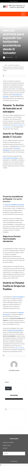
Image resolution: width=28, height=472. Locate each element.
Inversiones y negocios (8, 19)
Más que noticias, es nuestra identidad (17, 6)
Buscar (7, 382)
